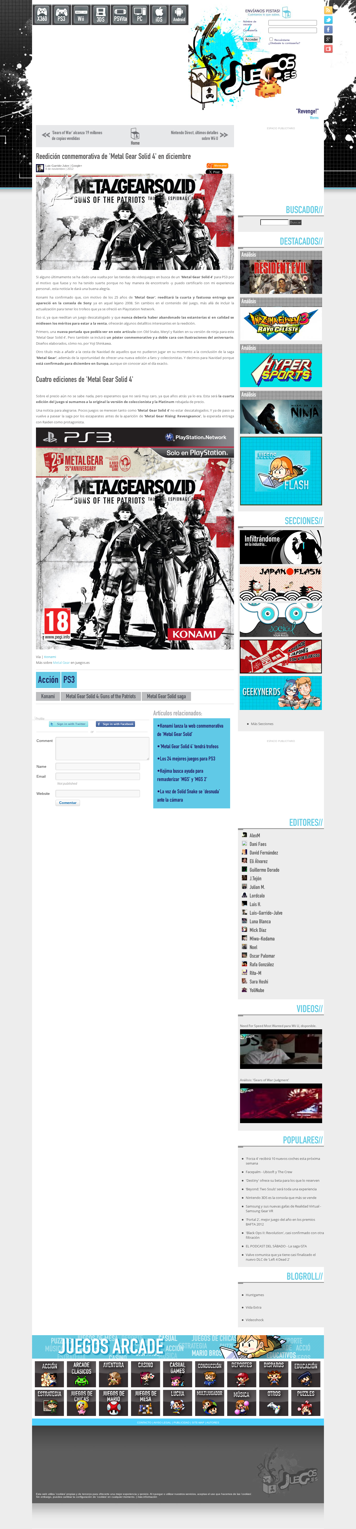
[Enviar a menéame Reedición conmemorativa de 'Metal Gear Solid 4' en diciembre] (217, 167)
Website (43, 793)
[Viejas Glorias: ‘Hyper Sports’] (281, 386)
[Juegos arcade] (81, 1374)
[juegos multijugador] (209, 1403)
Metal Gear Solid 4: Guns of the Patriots (101, 697)
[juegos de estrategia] (49, 1403)
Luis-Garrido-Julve (57, 165)
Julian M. (257, 887)
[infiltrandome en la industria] (281, 562)
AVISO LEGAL (162, 1422)
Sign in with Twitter (68, 724)
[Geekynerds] (281, 708)
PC (139, 19)
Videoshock (255, 1319)
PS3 (61, 19)
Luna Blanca (260, 922)
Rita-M (255, 973)
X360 (42, 19)
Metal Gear (61, 662)
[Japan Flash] (281, 599)
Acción (48, 681)
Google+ (76, 165)
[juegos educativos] (306, 1374)
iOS (159, 20)
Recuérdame (282, 40)
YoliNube (257, 991)
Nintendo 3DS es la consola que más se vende (281, 1197)
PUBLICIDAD (181, 1422)
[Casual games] (177, 1374)
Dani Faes (258, 844)
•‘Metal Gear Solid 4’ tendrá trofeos (187, 747)
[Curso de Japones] (281, 671)
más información (147, 1496)
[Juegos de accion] (49, 1374)
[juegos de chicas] (81, 1403)
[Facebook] (329, 29)
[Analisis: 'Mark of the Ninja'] (281, 432)
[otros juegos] (274, 1403)
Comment (44, 741)
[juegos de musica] (241, 1403)
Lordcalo (257, 896)
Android (179, 19)
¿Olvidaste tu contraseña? (284, 43)
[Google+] (329, 39)
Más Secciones (262, 723)
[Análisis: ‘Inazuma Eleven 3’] (281, 339)
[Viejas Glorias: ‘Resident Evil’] (281, 292)
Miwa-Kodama (262, 939)
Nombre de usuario (249, 23)
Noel (253, 948)
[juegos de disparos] (274, 1374)
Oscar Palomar (262, 956)
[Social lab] (281, 635)
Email (41, 776)
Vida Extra (253, 1307)
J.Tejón (255, 879)
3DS (101, 20)
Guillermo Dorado (264, 870)
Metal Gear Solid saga (166, 697)
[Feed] (329, 10)
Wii (81, 19)
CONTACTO (144, 1422)
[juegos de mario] (113, 1403)
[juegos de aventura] (113, 1374)
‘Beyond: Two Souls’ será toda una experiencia (281, 1189)
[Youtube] (329, 48)
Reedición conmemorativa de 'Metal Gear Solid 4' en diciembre (113, 157)
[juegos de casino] (145, 1374)
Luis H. (255, 905)
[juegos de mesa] (145, 1403)
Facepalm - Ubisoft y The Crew (269, 1171)
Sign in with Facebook (115, 724)
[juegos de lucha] (177, 1403)
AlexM (255, 836)
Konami (50, 656)
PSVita (120, 19)
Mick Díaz (258, 930)
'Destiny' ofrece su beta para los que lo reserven (283, 1180)
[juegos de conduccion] (209, 1374)
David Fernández (264, 853)
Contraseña (250, 30)
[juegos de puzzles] (306, 1403)
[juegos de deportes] (241, 1374)
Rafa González (262, 965)
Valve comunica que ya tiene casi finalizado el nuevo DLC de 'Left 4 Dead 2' (281, 1257)
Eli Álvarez (259, 862)
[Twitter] (329, 19)
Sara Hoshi (259, 982)
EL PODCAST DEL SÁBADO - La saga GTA (276, 1246)
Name (41, 766)
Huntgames (255, 1294)
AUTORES (212, 1422)
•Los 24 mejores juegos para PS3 (186, 759)
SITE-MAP (198, 1422)
